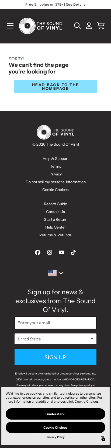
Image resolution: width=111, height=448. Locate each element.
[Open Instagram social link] (50, 252)
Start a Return (55, 219)
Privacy (56, 174)
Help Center (55, 227)
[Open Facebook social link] (38, 252)
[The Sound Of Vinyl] (40, 26)
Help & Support (56, 158)
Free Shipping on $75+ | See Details (55, 4)
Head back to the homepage (55, 86)
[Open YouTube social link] (61, 252)
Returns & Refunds (55, 235)
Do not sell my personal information (56, 181)
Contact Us (55, 211)
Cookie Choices (55, 189)
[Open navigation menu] (10, 26)
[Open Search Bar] (77, 26)
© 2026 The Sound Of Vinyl (55, 144)
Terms (55, 166)
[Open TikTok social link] (73, 252)
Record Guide (55, 203)
